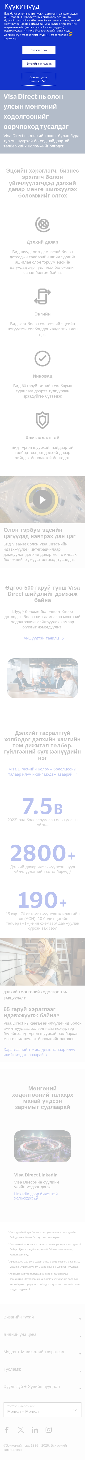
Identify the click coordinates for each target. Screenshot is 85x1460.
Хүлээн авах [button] (39, 50)
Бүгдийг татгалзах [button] (38, 64)
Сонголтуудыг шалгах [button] (39, 79)
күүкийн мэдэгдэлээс (53, 35)
